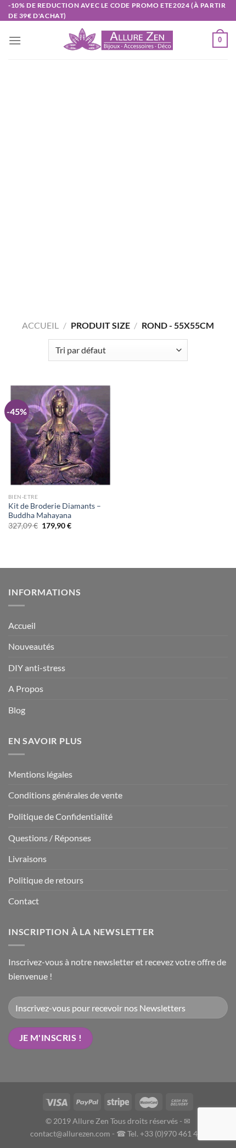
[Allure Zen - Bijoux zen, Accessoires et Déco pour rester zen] (118, 40)
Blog (16, 710)
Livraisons (27, 858)
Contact (23, 901)
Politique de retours (45, 880)
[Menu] (14, 40)
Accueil (40, 325)
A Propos (25, 688)
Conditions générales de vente (65, 795)
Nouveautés (31, 646)
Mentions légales (40, 774)
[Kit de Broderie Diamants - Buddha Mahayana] (60, 435)
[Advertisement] (118, 183)
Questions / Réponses (49, 837)
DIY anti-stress (36, 667)
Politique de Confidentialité (60, 816)
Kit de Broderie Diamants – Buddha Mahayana (54, 511)
